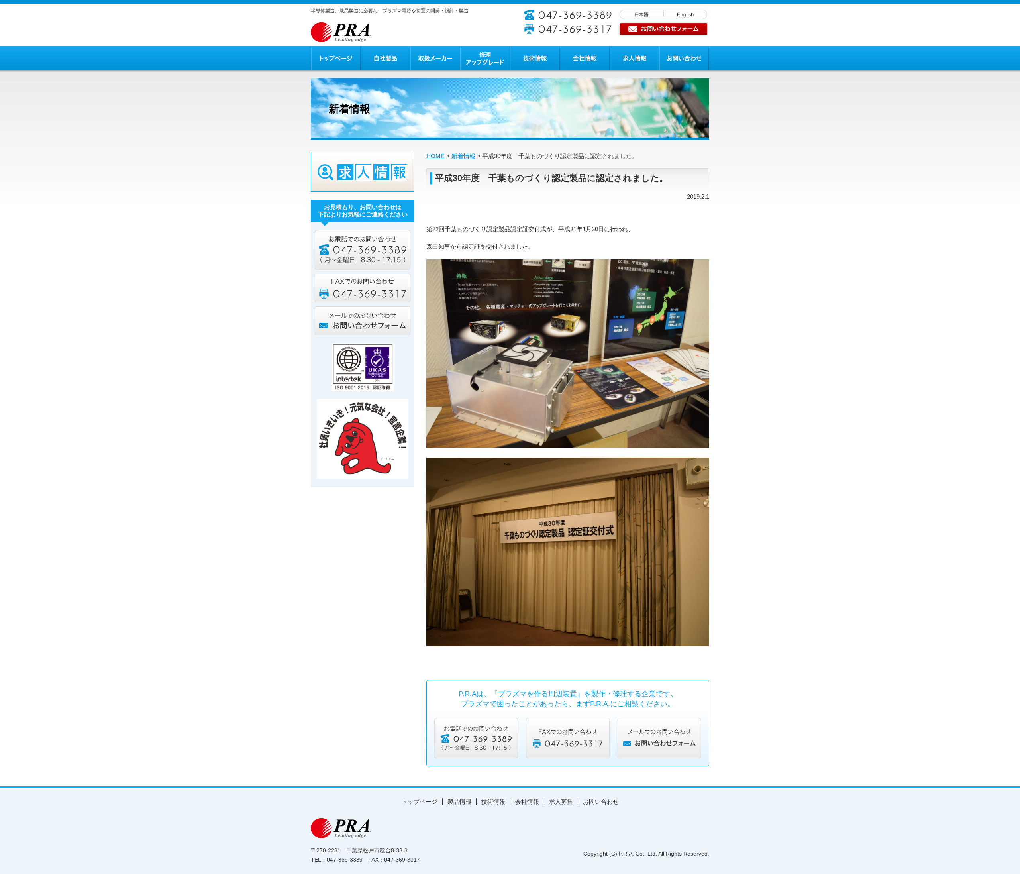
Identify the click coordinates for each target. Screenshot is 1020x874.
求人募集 (561, 801)
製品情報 (459, 801)
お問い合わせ (601, 801)
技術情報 (493, 801)
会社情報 (527, 801)
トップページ (419, 801)
